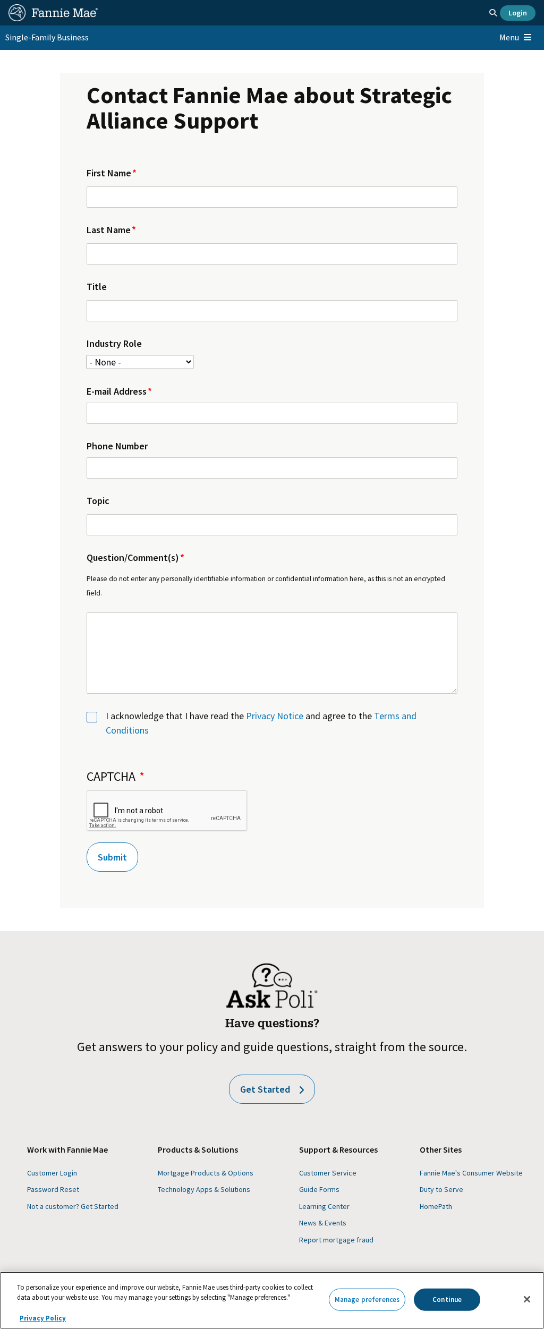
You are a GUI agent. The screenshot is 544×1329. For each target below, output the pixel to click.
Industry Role (114, 343)
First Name (109, 173)
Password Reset (53, 1189)
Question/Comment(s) (133, 557)
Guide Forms (319, 1189)
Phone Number (117, 446)
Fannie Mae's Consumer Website (471, 1173)
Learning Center (324, 1206)
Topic (98, 501)
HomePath (436, 1206)
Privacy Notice (274, 716)
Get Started (265, 1089)
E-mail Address (117, 391)
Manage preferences (367, 1299)
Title (97, 286)
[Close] (527, 1299)
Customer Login (52, 1173)
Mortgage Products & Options (205, 1173)
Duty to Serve (441, 1189)
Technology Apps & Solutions (204, 1189)
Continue (447, 1299)
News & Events (322, 1223)
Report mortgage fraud (336, 1240)
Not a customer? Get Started (72, 1206)
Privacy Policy (43, 1318)
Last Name (109, 230)
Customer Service (327, 1173)
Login (517, 13)
